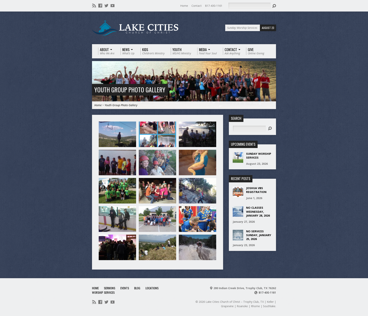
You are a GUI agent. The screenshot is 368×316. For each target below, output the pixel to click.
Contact (196, 5)
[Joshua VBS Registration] (238, 195)
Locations (152, 288)
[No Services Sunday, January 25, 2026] (238, 238)
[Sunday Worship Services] (238, 161)
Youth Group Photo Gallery (129, 89)
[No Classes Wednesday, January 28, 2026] (238, 215)
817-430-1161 (213, 5)
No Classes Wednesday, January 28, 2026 (258, 211)
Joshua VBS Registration (256, 190)
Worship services (103, 292)
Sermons (109, 288)
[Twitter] (106, 5)
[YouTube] (112, 5)
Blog (137, 288)
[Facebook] (100, 5)
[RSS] (94, 5)
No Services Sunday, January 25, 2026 (258, 235)
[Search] (274, 6)
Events (124, 288)
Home (184, 5)
